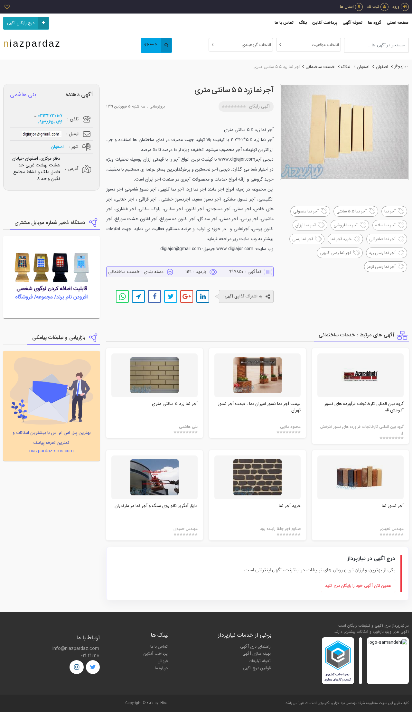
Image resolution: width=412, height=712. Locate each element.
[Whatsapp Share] (122, 296)
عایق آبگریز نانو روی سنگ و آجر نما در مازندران (156, 505)
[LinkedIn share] (202, 296)
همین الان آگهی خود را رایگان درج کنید (358, 586)
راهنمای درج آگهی (255, 646)
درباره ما (161, 668)
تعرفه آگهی (352, 23)
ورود (395, 7)
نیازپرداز (401, 66)
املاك (346, 67)
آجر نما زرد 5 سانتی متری (175, 403)
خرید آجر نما (290, 505)
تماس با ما (284, 23)
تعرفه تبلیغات (259, 661)
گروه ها (374, 23)
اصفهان (382, 67)
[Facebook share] (154, 296)
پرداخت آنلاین (324, 23)
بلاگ (303, 23)
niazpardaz (32, 43)
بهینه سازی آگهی (256, 654)
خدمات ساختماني (320, 67)
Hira (163, 703)
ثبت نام (373, 7)
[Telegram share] (138, 296)
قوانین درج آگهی (257, 668)
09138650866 (50, 122)
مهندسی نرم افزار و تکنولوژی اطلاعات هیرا (327, 703)
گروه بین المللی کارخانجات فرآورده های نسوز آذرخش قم (364, 407)
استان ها (347, 7)
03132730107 (50, 115)
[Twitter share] (170, 296)
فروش (163, 661)
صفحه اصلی (397, 23)
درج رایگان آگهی (20, 23)
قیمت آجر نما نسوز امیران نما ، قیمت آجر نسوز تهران (259, 407)
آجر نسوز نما (393, 505)
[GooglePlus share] (186, 296)
